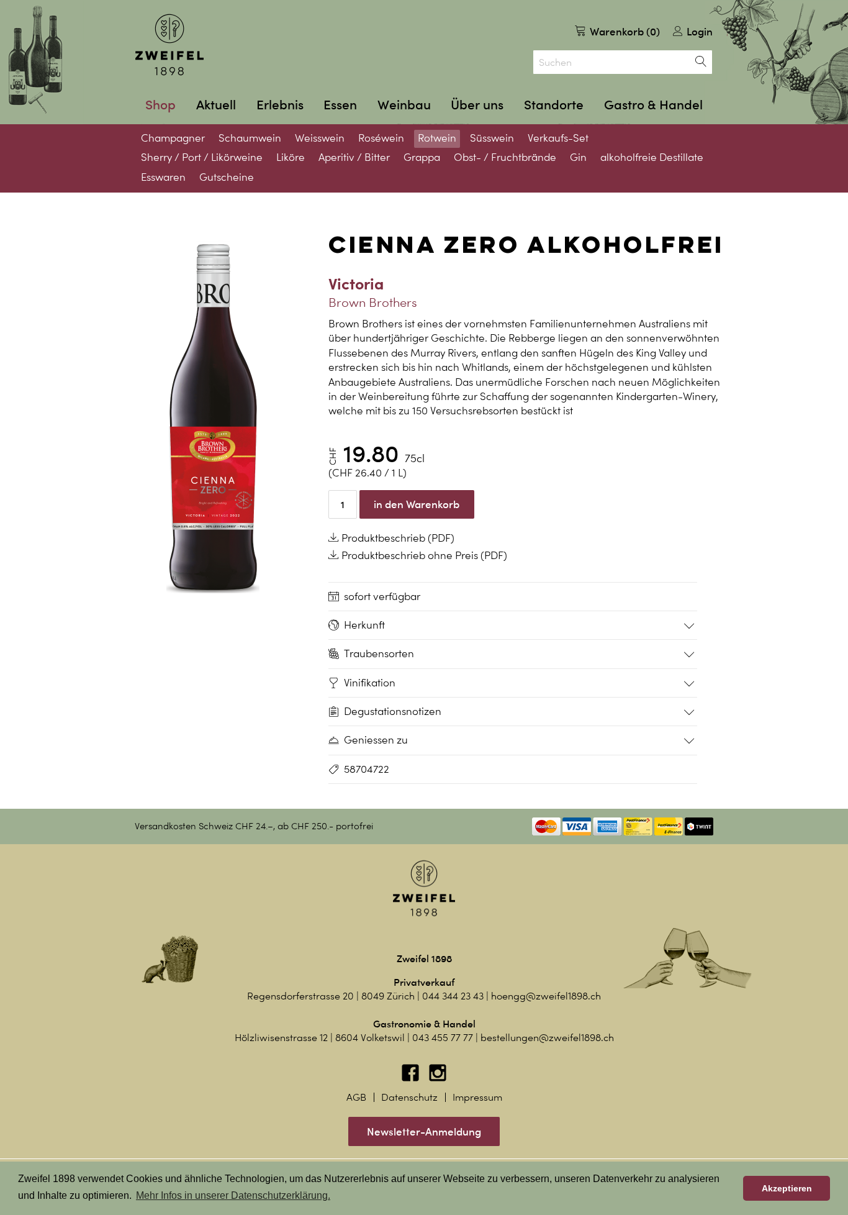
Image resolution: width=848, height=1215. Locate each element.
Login (698, 31)
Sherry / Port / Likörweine (202, 157)
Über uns (477, 104)
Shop (160, 104)
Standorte (554, 104)
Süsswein (492, 138)
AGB (356, 1097)
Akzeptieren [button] (787, 1188)
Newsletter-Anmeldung (424, 1131)
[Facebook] (411, 1079)
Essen (340, 104)
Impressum (477, 1097)
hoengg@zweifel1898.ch (546, 996)
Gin (578, 157)
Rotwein (437, 138)
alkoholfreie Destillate (651, 157)
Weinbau (404, 104)
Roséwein (381, 138)
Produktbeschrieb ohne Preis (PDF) (423, 555)
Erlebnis (280, 104)
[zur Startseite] (169, 45)
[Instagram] (437, 1079)
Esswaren (163, 177)
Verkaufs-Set (558, 138)
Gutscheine (226, 177)
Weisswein (320, 138)
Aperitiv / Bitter (354, 157)
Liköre (290, 157)
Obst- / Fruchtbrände (505, 157)
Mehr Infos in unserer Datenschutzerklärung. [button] (233, 1195)
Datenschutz (409, 1097)
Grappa (422, 157)
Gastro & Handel (653, 104)
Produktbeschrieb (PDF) (396, 538)
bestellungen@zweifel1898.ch (547, 1038)
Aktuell (216, 104)
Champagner (173, 138)
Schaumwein (250, 138)
